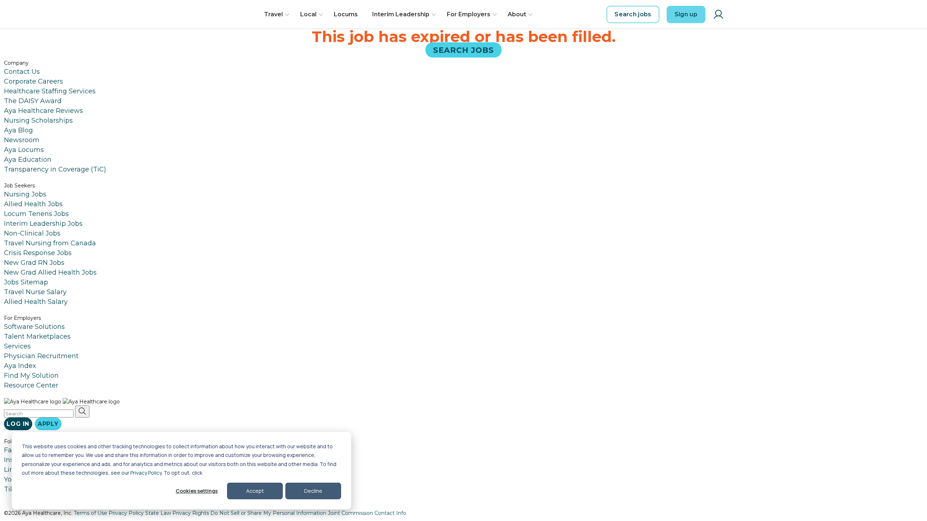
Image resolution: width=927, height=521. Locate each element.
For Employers (468, 14)
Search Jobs (463, 49)
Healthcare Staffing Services (50, 91)
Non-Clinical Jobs (32, 233)
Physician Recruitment (41, 356)
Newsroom (21, 140)
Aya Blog (18, 130)
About (517, 14)
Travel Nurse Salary (35, 292)
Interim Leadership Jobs (43, 224)
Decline (313, 490)
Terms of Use (90, 513)
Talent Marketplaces (37, 336)
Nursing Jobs (25, 194)
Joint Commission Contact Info (367, 513)
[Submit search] (82, 412)
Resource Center (31, 385)
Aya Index (20, 366)
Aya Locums (24, 150)
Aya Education (27, 160)
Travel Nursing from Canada (50, 243)
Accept (255, 490)
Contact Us (22, 72)
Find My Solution (31, 376)
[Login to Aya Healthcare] (718, 14)
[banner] (223, 14)
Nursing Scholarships (38, 120)
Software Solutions (34, 327)
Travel (273, 14)
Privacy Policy (146, 472)
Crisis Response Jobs (38, 253)
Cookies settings (197, 490)
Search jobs (632, 14)
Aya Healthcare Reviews (43, 111)
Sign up (686, 14)
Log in (18, 423)
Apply (48, 423)
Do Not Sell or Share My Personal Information (268, 513)
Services (17, 346)
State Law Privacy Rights (177, 513)
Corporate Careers (33, 81)
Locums (346, 14)
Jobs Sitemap (26, 282)
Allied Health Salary (36, 302)
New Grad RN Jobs (34, 263)
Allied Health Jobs (33, 204)
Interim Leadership (400, 14)
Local (308, 14)
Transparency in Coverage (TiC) (55, 169)
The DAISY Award (33, 101)
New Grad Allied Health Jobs (50, 272)
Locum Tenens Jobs (36, 214)
